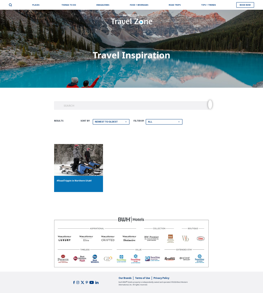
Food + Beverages (139, 5)
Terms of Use (142, 278)
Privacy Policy (161, 278)
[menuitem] (10, 4)
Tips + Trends (208, 5)
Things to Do (69, 5)
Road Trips (175, 5)
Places (35, 5)
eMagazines (102, 5)
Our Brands (125, 278)
